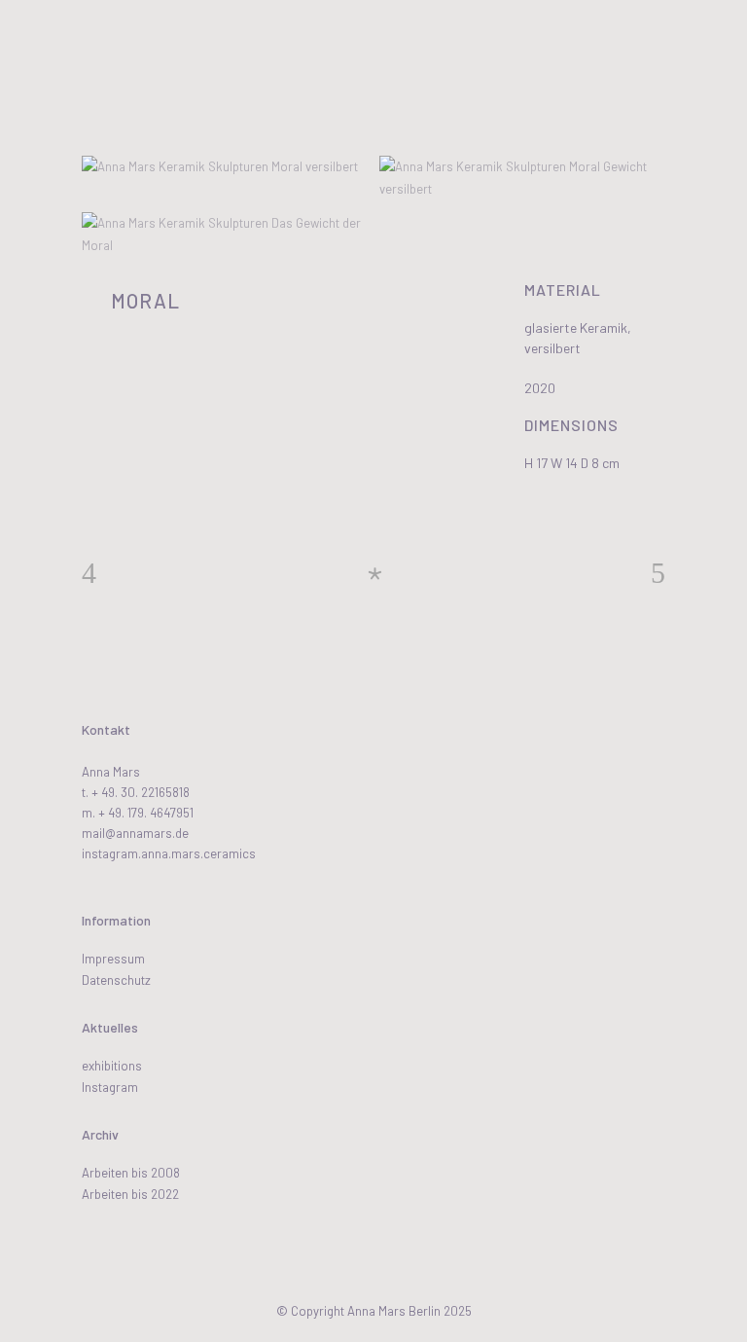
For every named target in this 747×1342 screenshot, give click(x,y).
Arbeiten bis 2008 (131, 1172)
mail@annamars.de (135, 833)
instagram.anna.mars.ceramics (169, 853)
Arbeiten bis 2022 (130, 1194)
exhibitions (112, 1065)
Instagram (110, 1087)
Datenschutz (116, 980)
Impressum (113, 958)
